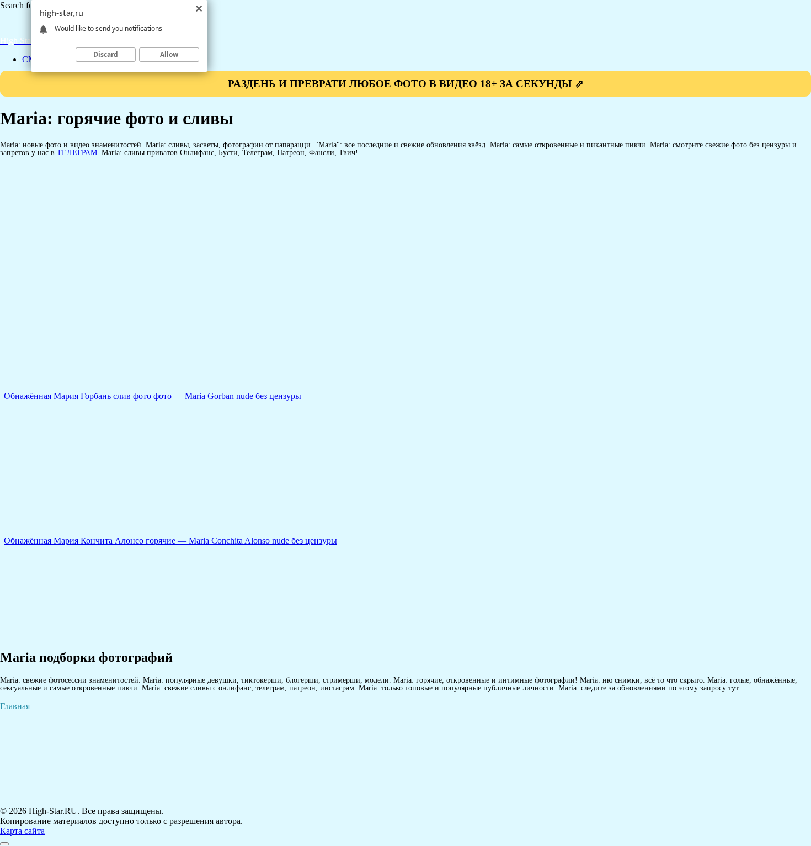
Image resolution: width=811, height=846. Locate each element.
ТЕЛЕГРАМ (77, 152)
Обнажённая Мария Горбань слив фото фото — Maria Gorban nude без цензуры (152, 396)
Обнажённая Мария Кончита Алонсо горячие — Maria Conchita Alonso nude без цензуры (170, 540)
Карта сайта (22, 831)
